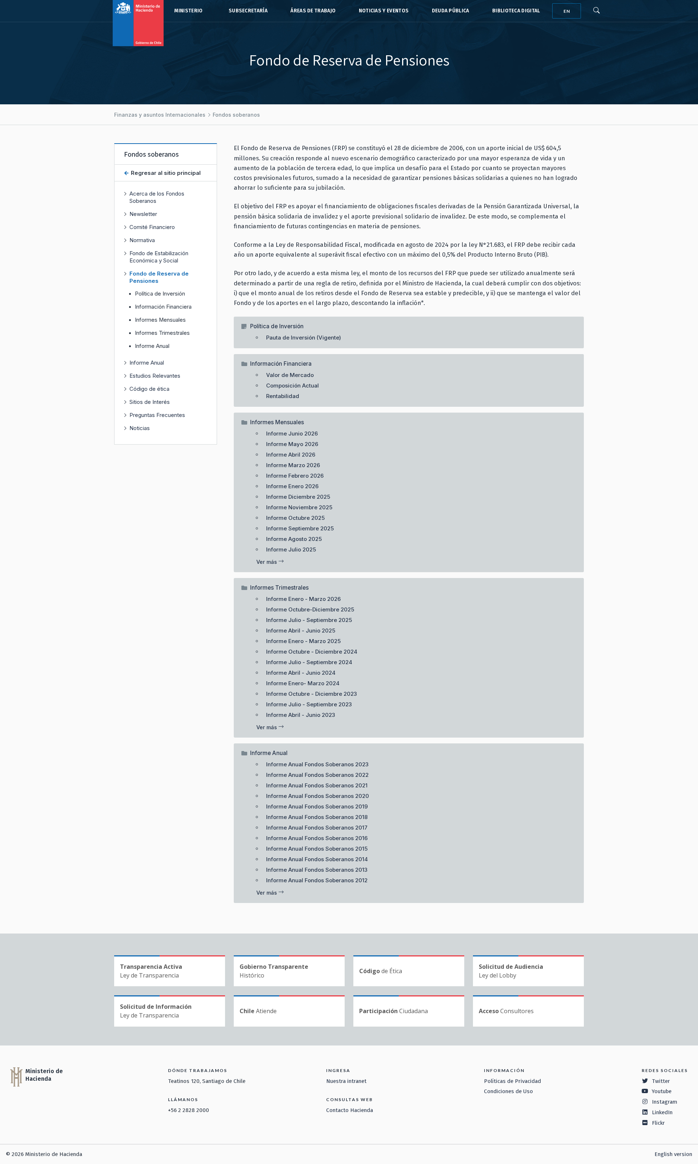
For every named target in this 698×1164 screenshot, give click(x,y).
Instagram (664, 1102)
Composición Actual (292, 385)
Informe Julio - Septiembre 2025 (309, 620)
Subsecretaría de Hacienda (246, 11)
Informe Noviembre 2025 (299, 507)
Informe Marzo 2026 (293, 465)
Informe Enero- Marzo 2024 (303, 683)
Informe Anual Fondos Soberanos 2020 (317, 795)
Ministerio (188, 11)
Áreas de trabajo (313, 11)
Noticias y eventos (384, 11)
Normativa (142, 240)
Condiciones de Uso (508, 1091)
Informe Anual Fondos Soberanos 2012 (317, 880)
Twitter (661, 1081)
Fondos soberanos (236, 115)
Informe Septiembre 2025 (300, 528)
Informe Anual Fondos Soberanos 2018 (317, 817)
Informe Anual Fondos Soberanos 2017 (317, 827)
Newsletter (143, 213)
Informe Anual (152, 346)
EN (566, 11)
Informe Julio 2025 (291, 549)
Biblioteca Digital (516, 11)
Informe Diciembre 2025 (298, 496)
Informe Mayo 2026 (292, 444)
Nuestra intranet (346, 1081)
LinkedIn (662, 1112)
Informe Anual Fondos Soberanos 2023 (317, 764)
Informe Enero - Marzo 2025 (303, 641)
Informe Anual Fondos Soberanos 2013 (317, 869)
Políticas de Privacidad (512, 1081)
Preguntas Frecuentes (157, 415)
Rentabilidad (282, 396)
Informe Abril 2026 (290, 454)
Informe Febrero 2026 (295, 475)
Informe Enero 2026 (292, 486)
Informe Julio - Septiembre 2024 (309, 662)
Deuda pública (450, 11)
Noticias (139, 428)
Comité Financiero (152, 227)
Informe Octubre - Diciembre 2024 (311, 651)
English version (673, 1154)
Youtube (661, 1091)
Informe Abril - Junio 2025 (300, 630)
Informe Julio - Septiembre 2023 (309, 704)
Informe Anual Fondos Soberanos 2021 (317, 785)
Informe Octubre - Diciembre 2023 (311, 693)
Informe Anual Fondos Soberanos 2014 (317, 859)
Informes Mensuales (160, 320)
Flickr (658, 1123)
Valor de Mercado (290, 375)
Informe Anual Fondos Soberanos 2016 (317, 838)
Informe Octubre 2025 (295, 517)
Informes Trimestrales (162, 333)
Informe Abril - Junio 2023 (300, 714)
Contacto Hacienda (349, 1110)
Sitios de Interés (149, 401)
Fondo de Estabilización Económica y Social (158, 257)
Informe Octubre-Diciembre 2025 (310, 609)
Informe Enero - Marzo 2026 (303, 598)
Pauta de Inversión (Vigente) (303, 337)
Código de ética (149, 388)
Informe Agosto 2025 (294, 538)
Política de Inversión (160, 293)
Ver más (267, 562)
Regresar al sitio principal (165, 172)
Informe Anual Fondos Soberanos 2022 (317, 774)
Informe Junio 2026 (292, 433)
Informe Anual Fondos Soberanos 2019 (317, 806)
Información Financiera (163, 307)
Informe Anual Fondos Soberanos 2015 (317, 848)
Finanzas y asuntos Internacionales (159, 115)
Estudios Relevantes (154, 375)
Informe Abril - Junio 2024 (301, 672)
